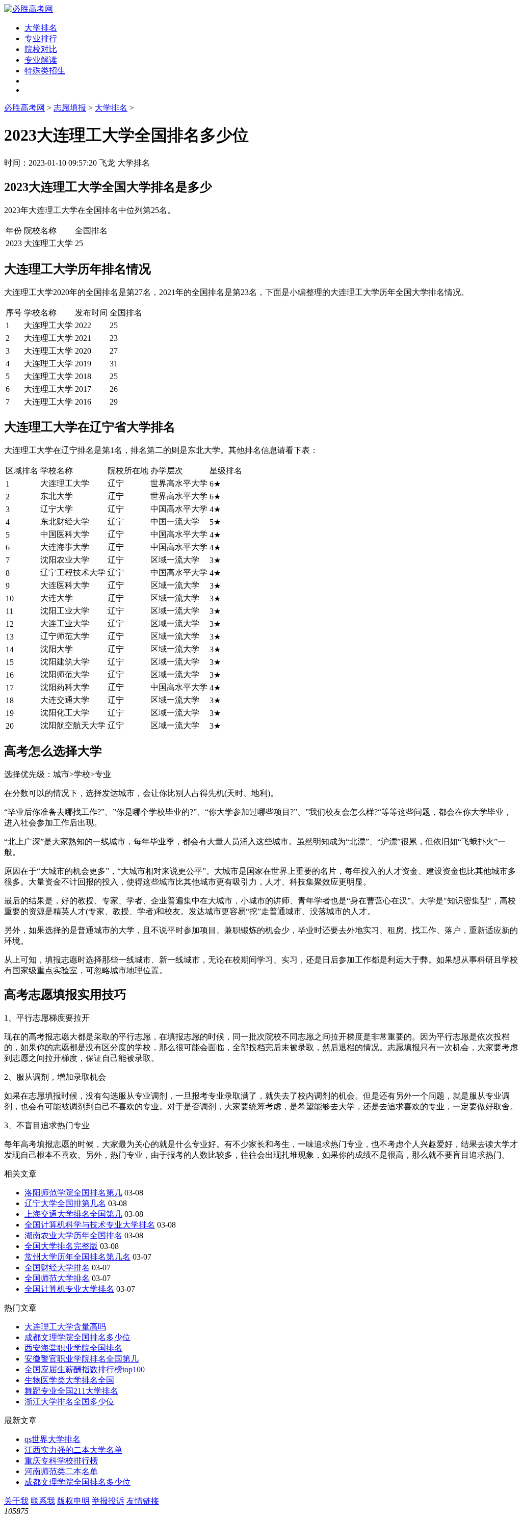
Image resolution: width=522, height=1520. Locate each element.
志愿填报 (70, 107)
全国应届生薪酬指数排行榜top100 (84, 1369)
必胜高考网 (24, 107)
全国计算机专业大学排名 (69, 1289)
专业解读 (40, 60)
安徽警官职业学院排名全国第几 (81, 1358)
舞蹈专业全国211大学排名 (71, 1390)
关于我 (16, 1501)
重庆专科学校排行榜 (61, 1460)
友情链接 (142, 1501)
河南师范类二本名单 (61, 1471)
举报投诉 (108, 1501)
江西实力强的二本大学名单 (73, 1450)
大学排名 (40, 27)
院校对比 (40, 49)
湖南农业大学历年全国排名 (73, 1235)
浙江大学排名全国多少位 (69, 1401)
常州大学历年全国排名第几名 (77, 1256)
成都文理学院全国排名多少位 (77, 1337)
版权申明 (73, 1501)
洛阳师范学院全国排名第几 (73, 1192)
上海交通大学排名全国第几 (73, 1214)
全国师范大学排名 (57, 1278)
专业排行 (40, 38)
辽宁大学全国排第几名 (65, 1203)
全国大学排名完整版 (61, 1246)
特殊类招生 (44, 70)
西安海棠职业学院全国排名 (73, 1348)
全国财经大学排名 (57, 1267)
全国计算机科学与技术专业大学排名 (89, 1224)
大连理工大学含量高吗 (65, 1326)
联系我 (43, 1501)
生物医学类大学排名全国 (69, 1380)
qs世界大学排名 (52, 1439)
